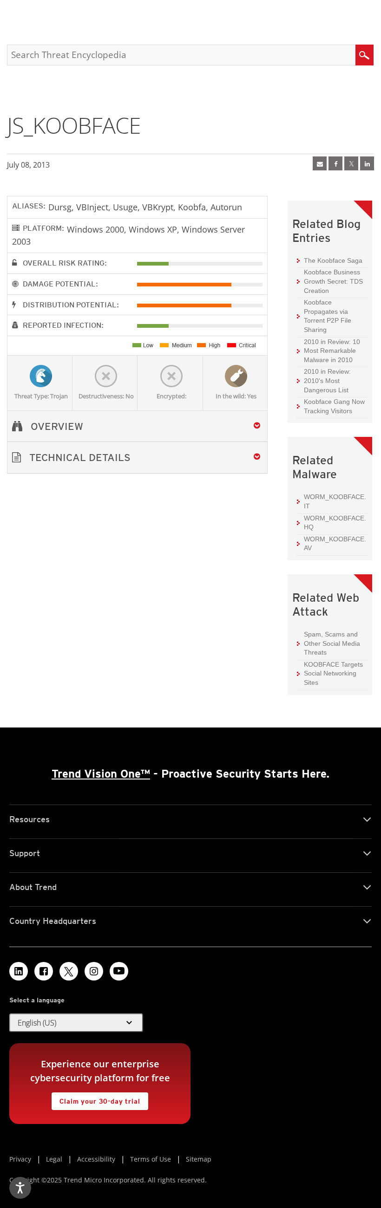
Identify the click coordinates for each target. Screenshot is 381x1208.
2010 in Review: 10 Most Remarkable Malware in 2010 (332, 351)
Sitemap (198, 1159)
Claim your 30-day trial (96, 1098)
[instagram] (94, 971)
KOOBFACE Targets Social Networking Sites (333, 673)
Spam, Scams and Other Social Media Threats (332, 643)
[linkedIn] (367, 163)
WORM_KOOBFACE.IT (335, 501)
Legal (54, 1159)
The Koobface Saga (333, 260)
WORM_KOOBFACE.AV (335, 543)
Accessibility (96, 1159)
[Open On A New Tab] (351, 163)
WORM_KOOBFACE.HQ (335, 522)
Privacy (20, 1159)
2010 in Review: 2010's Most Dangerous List (327, 380)
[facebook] (335, 163)
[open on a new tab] (68, 971)
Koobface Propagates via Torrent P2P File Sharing (327, 316)
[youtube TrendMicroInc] (119, 971)
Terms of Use (150, 1159)
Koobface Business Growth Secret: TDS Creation (333, 281)
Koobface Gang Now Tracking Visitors (334, 406)
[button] (137, 457)
